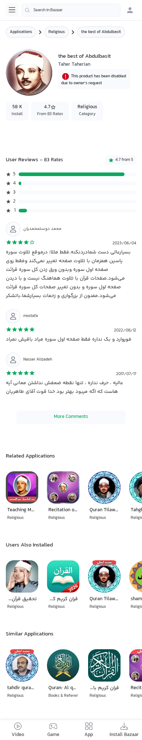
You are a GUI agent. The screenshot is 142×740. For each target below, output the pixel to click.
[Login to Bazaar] (130, 10)
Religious (56, 32)
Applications (21, 32)
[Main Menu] (12, 9)
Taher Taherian (74, 65)
